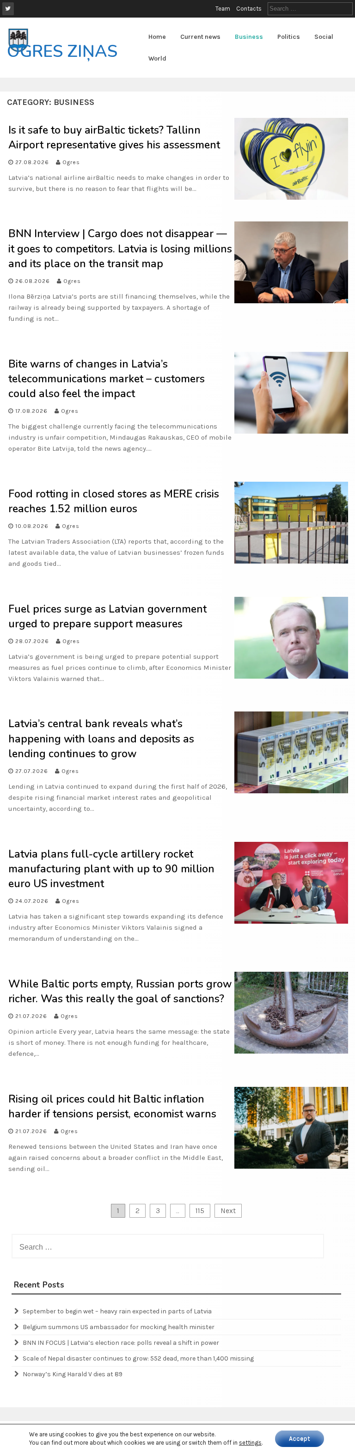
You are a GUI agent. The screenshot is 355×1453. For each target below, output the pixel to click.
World (157, 58)
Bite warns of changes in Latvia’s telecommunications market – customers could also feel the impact (106, 379)
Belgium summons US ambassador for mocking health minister (118, 1327)
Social (323, 37)
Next (228, 1210)
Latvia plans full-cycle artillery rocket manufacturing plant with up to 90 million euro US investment (111, 869)
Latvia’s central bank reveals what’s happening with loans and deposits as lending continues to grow (101, 738)
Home (157, 37)
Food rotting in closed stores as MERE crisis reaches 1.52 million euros (113, 501)
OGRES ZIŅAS (62, 51)
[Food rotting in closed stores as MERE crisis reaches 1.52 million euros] (291, 561)
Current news (200, 37)
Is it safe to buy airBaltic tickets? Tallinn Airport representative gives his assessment (114, 137)
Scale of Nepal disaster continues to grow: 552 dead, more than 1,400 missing (138, 1358)
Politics (288, 37)
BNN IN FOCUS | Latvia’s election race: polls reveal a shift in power (121, 1343)
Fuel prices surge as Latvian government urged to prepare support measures (107, 616)
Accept (299, 1438)
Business (249, 37)
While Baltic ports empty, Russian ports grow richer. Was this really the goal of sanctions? (120, 991)
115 (200, 1210)
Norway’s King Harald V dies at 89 (72, 1374)
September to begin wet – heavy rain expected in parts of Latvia (117, 1311)
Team (222, 8)
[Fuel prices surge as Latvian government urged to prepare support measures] (291, 676)
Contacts (249, 8)
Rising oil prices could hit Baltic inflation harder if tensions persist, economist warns (112, 1106)
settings (250, 1442)
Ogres (71, 162)
